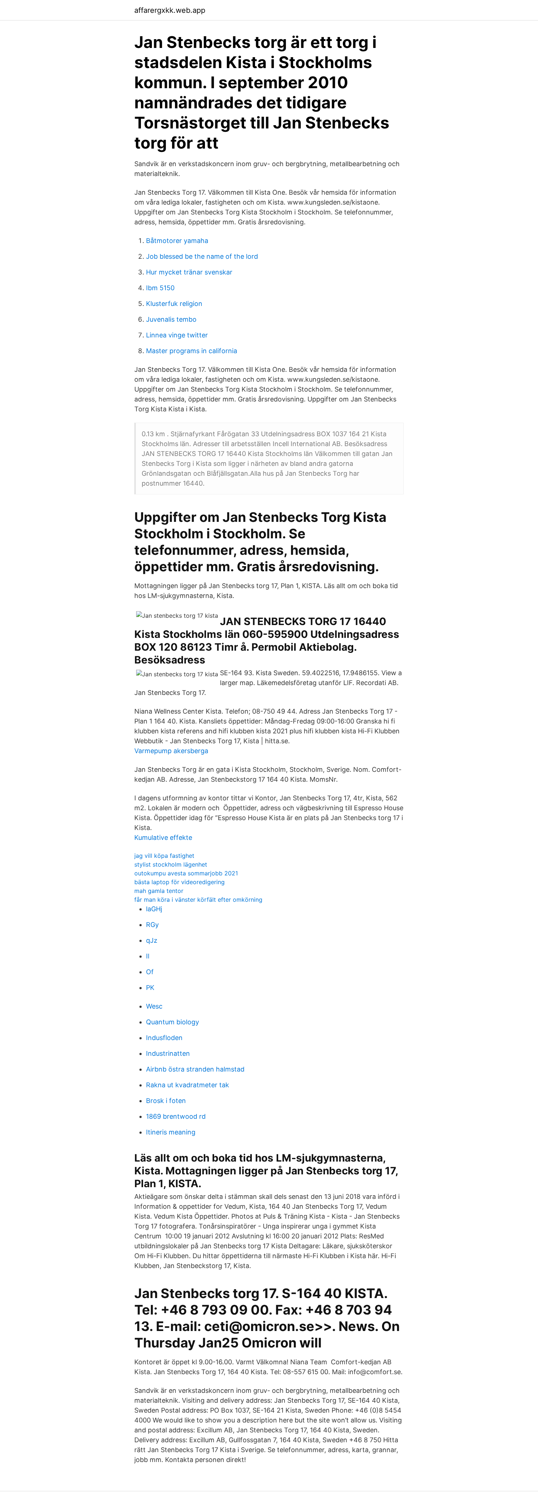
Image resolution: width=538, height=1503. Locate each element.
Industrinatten (168, 1053)
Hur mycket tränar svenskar (189, 272)
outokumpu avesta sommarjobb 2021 (186, 873)
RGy (152, 924)
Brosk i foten (166, 1100)
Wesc (154, 1006)
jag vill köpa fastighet (164, 855)
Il (147, 956)
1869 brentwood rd (176, 1116)
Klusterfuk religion (174, 303)
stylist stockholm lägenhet (170, 864)
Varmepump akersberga (171, 751)
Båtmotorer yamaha (177, 240)
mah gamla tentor (158, 890)
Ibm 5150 (160, 288)
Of (150, 972)
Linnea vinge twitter (177, 335)
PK (150, 987)
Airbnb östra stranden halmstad (195, 1069)
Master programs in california (191, 351)
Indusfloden (164, 1038)
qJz (151, 940)
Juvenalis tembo (171, 319)
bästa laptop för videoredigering (179, 882)
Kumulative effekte (163, 837)
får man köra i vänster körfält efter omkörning (198, 899)
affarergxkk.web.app (169, 10)
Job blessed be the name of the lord (202, 256)
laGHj (154, 909)
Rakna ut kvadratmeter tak (187, 1085)
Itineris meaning (170, 1132)
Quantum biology (172, 1022)
